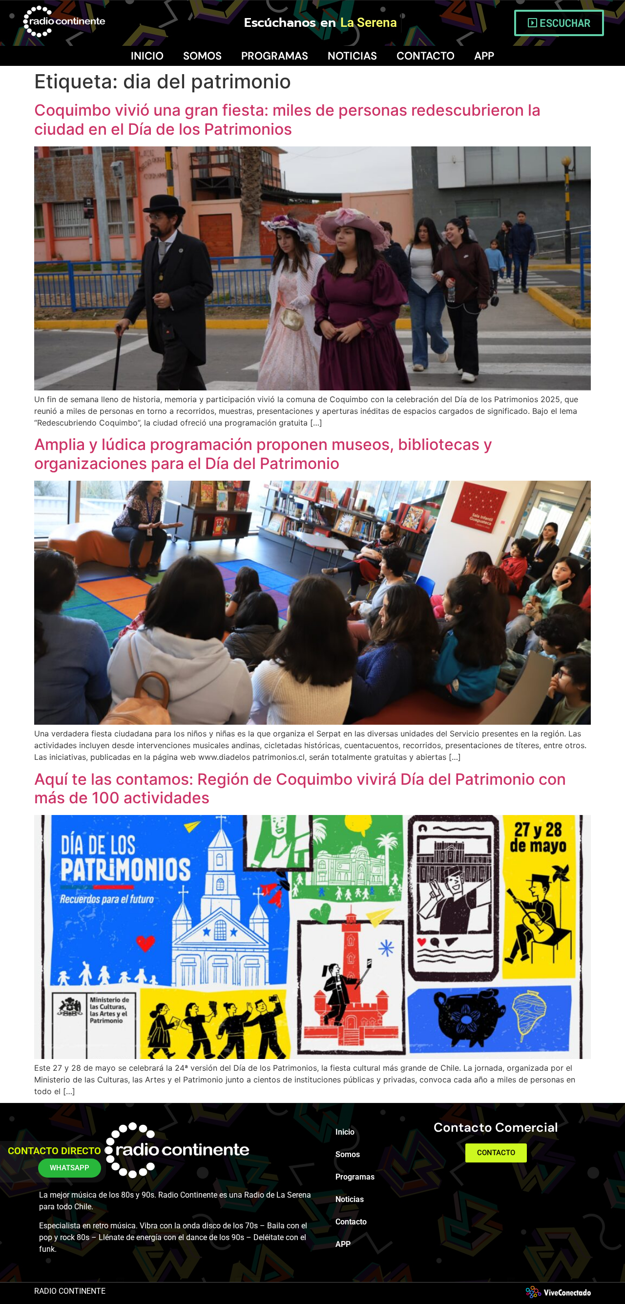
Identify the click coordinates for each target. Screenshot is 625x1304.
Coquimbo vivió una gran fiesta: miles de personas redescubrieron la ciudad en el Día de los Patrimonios (287, 119)
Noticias (352, 56)
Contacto (425, 56)
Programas (274, 56)
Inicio (147, 56)
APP (484, 56)
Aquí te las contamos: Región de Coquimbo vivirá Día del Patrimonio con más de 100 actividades (300, 788)
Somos (202, 56)
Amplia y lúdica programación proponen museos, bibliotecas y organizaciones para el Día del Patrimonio (263, 453)
